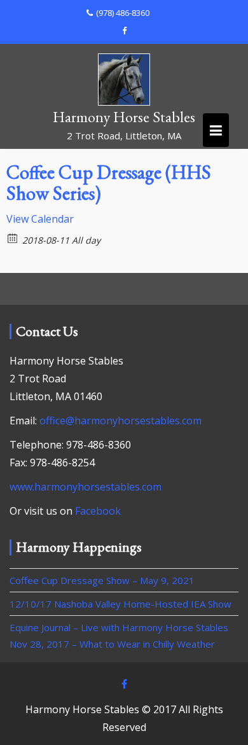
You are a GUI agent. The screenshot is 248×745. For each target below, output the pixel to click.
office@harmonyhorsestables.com (120, 421)
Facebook (98, 511)
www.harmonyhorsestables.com (86, 487)
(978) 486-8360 (122, 12)
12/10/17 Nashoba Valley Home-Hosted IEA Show (120, 603)
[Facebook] (124, 30)
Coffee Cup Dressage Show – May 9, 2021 (102, 580)
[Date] (13, 238)
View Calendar (40, 219)
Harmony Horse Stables (124, 117)
